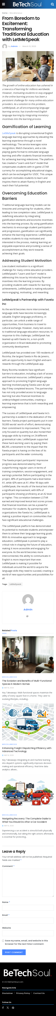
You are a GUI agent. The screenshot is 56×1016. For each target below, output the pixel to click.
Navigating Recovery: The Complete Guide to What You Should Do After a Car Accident (26, 820)
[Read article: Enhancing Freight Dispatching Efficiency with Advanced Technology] (28, 722)
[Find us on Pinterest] (13, 1008)
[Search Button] (52, 4)
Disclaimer (7, 993)
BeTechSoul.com (15, 982)
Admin (14, 46)
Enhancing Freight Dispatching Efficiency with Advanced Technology (26, 749)
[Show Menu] (3, 4)
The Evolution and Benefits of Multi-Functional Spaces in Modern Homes (27, 682)
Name (6, 902)
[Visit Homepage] (28, 4)
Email (6, 915)
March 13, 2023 (29, 46)
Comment (8, 866)
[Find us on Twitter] (7, 1008)
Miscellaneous (16, 13)
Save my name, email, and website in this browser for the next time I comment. (26, 942)
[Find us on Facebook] (3, 1008)
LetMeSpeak (9, 133)
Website (6, 927)
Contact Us (39, 993)
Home (4, 13)
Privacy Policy (23, 993)
